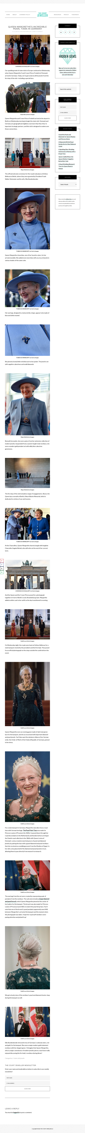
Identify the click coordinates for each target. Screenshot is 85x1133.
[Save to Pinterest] (2, 561)
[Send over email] (2, 572)
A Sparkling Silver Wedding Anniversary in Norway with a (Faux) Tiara (67, 152)
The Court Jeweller (42, 14)
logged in (16, 1112)
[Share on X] (2, 568)
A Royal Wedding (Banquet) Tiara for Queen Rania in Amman (67, 166)
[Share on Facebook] (2, 564)
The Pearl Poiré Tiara (30, 830)
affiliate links (69, 199)
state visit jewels (19, 1058)
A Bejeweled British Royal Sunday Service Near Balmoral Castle (67, 144)
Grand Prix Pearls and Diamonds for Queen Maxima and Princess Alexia (67, 137)
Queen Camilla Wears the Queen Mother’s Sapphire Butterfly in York (66, 159)
